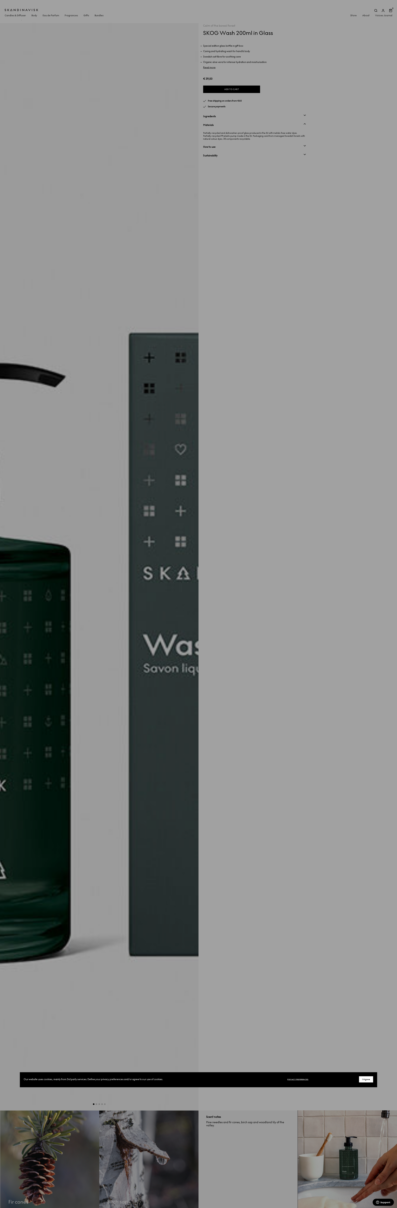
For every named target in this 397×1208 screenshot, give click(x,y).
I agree (366, 1079)
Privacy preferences (297, 1079)
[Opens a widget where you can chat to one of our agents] (383, 1202)
